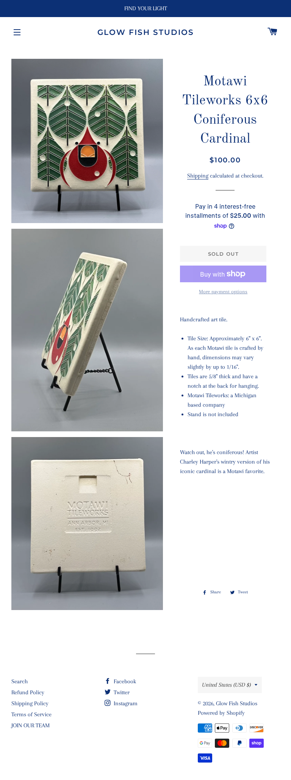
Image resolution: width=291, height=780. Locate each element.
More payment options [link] (223, 291)
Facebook (124, 681)
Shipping (197, 175)
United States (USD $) (226, 684)
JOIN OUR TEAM (30, 725)
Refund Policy (27, 692)
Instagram (125, 703)
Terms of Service (31, 714)
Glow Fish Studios (145, 32)
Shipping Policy (29, 703)
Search (19, 681)
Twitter (121, 692)
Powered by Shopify (221, 712)
